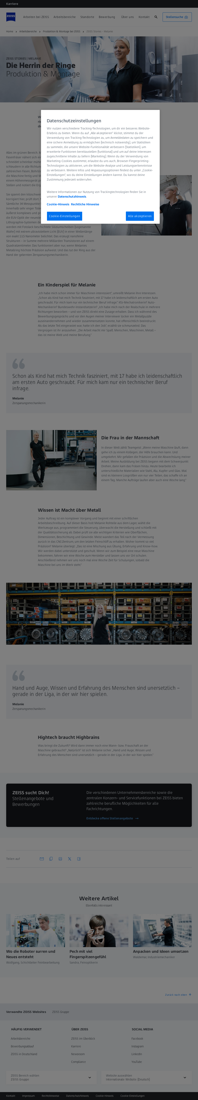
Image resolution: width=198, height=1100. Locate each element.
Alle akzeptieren (140, 216)
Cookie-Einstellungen (64, 216)
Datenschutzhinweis (72, 196)
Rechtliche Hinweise (85, 204)
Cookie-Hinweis (58, 204)
